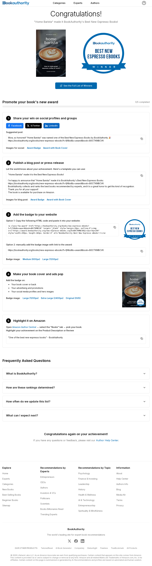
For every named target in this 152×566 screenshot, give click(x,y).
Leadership (83, 484)
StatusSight (92, 548)
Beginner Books (10, 500)
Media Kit (120, 495)
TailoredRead (47, 548)
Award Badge (34, 148)
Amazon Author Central (24, 327)
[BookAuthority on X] (69, 541)
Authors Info (122, 484)
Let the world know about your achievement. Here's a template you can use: (46, 169)
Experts (78, 2)
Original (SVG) (73, 298)
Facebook (16, 125)
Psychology (84, 473)
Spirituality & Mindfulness (90, 511)
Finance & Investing (87, 478)
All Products (132, 548)
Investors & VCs (48, 493)
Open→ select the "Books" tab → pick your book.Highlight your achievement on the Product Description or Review (44, 329)
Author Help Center (107, 440)
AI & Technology (86, 500)
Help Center (122, 478)
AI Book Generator (64, 548)
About (119, 473)
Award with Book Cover (55, 148)
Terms (119, 500)
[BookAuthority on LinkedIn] (82, 541)
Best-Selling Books (11, 495)
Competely (79, 548)
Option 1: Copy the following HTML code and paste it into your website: (43, 220)
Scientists (45, 503)
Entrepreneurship (86, 505)
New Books (8, 489)
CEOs (43, 482)
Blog (118, 489)
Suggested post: (14, 132)
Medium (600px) (31, 259)
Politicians (45, 498)
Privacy (120, 505)
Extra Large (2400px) (52, 298)
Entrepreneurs (47, 477)
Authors (95, 2)
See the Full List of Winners (78, 85)
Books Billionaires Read (51, 509)
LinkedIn (53, 125)
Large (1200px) (50, 259)
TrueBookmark (117, 548)
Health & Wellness (87, 495)
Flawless (104, 548)
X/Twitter (35, 125)
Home (5, 473)
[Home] (15, 3)
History (81, 489)
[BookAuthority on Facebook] (76, 541)
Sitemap (6, 505)
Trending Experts (48, 514)
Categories (59, 2)
